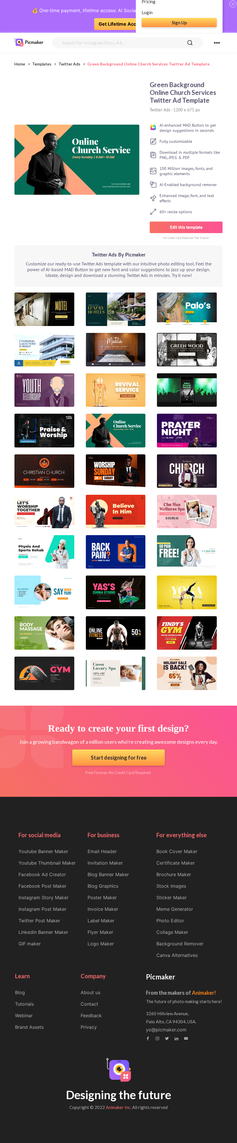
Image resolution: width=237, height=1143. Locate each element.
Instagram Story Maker (43, 897)
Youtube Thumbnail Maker (47, 863)
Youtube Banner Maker (43, 851)
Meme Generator (174, 909)
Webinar (24, 1015)
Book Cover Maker (176, 851)
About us (90, 992)
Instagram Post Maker (42, 909)
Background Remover (179, 944)
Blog (20, 992)
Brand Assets (29, 1027)
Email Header (102, 851)
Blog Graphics (103, 886)
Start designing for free (119, 757)
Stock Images (171, 886)
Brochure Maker (173, 874)
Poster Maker (102, 897)
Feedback (91, 1015)
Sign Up (179, 22)
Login (147, 12)
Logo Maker (101, 944)
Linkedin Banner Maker (43, 932)
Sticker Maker (171, 897)
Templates (41, 63)
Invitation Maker (105, 863)
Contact (89, 1004)
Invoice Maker (103, 909)
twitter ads (69, 63)
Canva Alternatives (177, 955)
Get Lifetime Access (121, 24)
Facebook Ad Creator (42, 874)
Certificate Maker (175, 863)
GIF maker (29, 944)
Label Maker (101, 920)
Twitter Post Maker (39, 920)
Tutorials (24, 1004)
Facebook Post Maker (42, 886)
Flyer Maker (100, 932)
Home (19, 63)
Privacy (89, 1027)
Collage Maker (172, 932)
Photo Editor (170, 920)
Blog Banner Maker (108, 874)
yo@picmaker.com (166, 1029)
